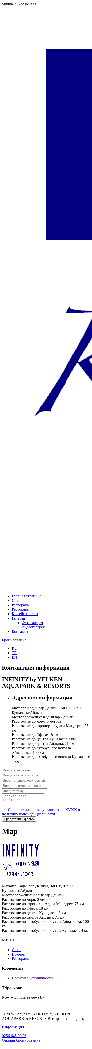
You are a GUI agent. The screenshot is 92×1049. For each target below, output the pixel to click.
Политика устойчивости (32, 978)
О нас (16, 600)
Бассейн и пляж (25, 614)
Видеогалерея (33, 627)
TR (14, 653)
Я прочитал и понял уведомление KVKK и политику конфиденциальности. (41, 812)
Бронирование (14, 640)
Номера (18, 954)
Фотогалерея (32, 623)
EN (14, 657)
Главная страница (26, 596)
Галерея (19, 618)
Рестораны (21, 605)
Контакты (20, 631)
